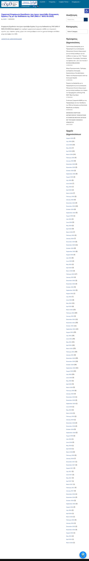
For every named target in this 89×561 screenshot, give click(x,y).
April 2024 (69, 228)
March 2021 (69, 348)
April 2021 (69, 345)
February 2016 (70, 520)
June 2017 (69, 474)
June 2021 (69, 339)
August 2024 (69, 216)
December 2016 (70, 494)
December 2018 (70, 423)
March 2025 (69, 193)
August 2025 (69, 177)
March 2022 (69, 309)
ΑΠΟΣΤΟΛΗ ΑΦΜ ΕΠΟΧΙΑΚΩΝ (11, 39)
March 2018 (69, 452)
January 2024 (70, 238)
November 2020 (70, 361)
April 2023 (69, 267)
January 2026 (70, 161)
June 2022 (69, 300)
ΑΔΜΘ (5, 19)
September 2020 (70, 368)
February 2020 (70, 390)
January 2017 (70, 491)
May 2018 (69, 445)
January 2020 (70, 394)
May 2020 (69, 381)
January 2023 (70, 277)
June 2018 (69, 442)
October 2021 (70, 326)
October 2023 (70, 248)
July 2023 (69, 258)
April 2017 (69, 481)
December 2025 (70, 164)
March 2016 (69, 516)
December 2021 (70, 319)
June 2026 (69, 144)
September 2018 (70, 432)
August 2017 (69, 468)
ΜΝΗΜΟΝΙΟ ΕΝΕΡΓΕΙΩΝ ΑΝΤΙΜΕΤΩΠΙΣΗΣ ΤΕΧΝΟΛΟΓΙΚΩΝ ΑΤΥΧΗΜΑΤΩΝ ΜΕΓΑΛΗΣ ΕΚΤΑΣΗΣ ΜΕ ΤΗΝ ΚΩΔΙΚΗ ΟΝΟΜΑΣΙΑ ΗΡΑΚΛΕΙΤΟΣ (76, 117)
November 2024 (70, 206)
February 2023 (70, 274)
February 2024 (70, 235)
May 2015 (69, 536)
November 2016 (70, 497)
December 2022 (70, 280)
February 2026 (70, 157)
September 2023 (70, 251)
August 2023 (69, 254)
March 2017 (69, 484)
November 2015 (70, 529)
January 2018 (70, 458)
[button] (86, 11)
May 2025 (69, 186)
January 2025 (70, 199)
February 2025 (70, 196)
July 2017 (69, 471)
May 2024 (69, 225)
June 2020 (69, 377)
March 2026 (69, 154)
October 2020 (70, 364)
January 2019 (70, 419)
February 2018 (70, 455)
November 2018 (70, 426)
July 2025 (69, 180)
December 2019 (70, 397)
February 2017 (70, 487)
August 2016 (69, 507)
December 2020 (70, 358)
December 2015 (70, 526)
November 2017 (70, 465)
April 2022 (69, 306)
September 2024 (70, 212)
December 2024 (70, 203)
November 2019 (70, 400)
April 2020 (69, 384)
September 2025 (70, 174)
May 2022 (69, 303)
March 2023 (69, 271)
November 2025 (70, 167)
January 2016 (70, 523)
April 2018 (69, 448)
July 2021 (69, 335)
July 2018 (69, 439)
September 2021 (70, 329)
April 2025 (69, 190)
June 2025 (69, 183)
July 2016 (69, 510)
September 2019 (70, 403)
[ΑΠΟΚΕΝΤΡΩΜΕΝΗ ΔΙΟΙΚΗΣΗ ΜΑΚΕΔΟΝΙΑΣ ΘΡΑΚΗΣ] (10, 4)
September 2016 (70, 503)
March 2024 (69, 232)
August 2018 (69, 436)
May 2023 (69, 264)
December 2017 (70, 461)
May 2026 (69, 148)
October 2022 (70, 287)
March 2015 (69, 542)
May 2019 (69, 410)
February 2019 (70, 416)
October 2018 (70, 429)
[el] (34, 6)
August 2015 (69, 533)
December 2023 (70, 241)
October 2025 (70, 170)
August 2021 (69, 332)
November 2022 (70, 284)
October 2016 (70, 500)
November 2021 (70, 322)
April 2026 (69, 151)
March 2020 (69, 387)
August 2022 (69, 293)
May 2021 (69, 342)
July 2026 (69, 141)
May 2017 (69, 478)
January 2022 (70, 316)
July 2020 (69, 374)
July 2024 (69, 219)
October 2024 (70, 209)
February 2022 (70, 313)
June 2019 (69, 406)
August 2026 (69, 138)
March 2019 (69, 413)
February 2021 (70, 351)
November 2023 (70, 245)
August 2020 (69, 371)
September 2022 (70, 290)
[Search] (86, 19)
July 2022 (69, 296)
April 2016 (69, 513)
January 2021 (70, 355)
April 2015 (69, 539)
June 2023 (69, 261)
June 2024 (69, 222)
